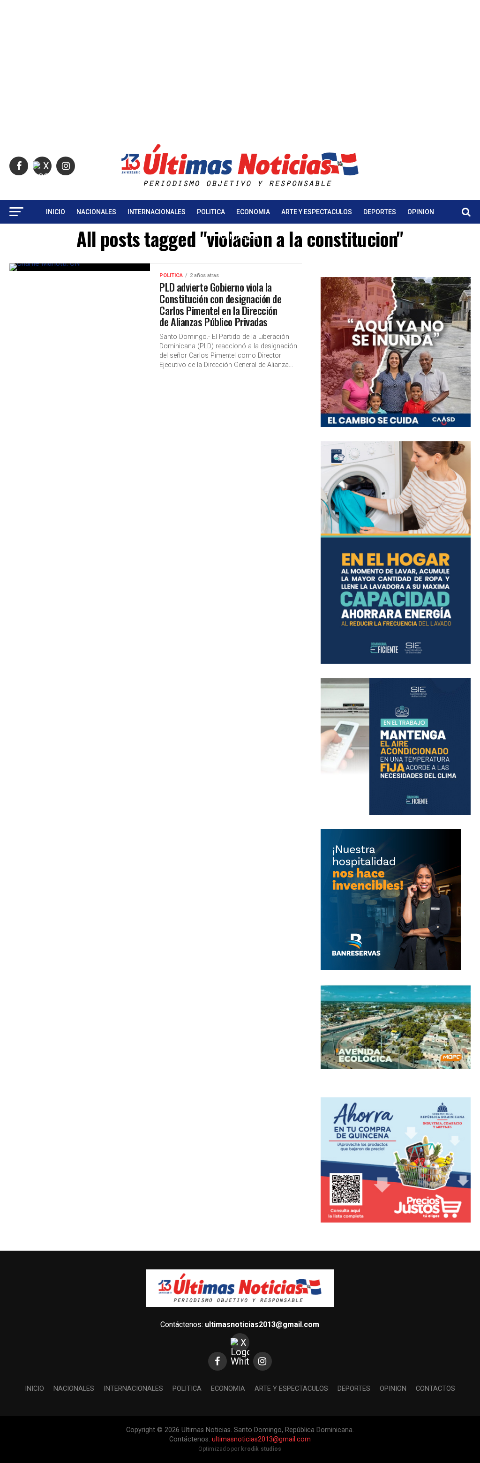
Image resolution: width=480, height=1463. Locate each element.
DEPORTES (379, 212)
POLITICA (211, 212)
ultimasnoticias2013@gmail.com (262, 1324)
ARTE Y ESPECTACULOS (316, 212)
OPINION (420, 212)
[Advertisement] (240, 65)
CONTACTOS (240, 236)
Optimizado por (239, 1449)
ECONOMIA (253, 212)
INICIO (55, 212)
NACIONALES (96, 212)
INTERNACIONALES (157, 212)
